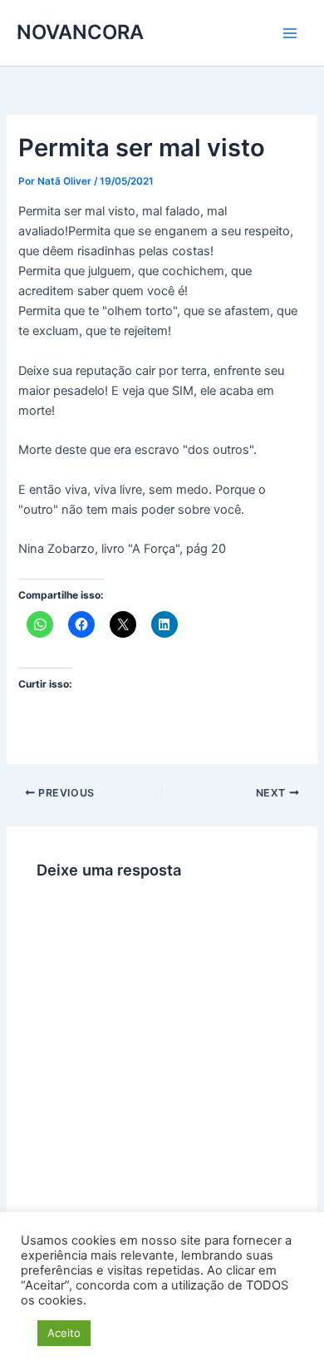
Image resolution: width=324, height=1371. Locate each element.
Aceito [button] (64, 1332)
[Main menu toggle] (289, 33)
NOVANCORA (80, 32)
